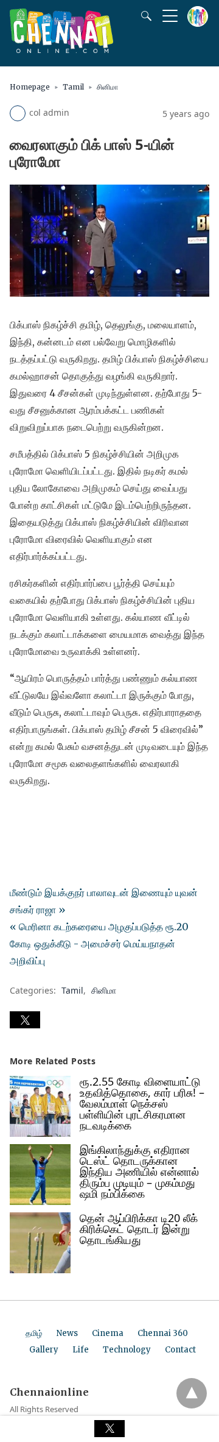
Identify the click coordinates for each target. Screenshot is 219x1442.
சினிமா (107, 86)
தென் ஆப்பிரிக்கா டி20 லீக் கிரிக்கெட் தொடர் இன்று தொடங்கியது (139, 1229)
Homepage (30, 86)
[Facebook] (19, 814)
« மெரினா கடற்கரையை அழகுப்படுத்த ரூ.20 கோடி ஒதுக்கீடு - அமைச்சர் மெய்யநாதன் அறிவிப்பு (99, 944)
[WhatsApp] (58, 814)
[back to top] (191, 1393)
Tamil (73, 86)
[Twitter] (39, 814)
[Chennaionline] (61, 49)
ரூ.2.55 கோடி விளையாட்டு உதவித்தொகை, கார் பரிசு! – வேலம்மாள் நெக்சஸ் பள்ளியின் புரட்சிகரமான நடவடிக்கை (142, 1103)
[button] (25, 1019)
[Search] (144, 16)
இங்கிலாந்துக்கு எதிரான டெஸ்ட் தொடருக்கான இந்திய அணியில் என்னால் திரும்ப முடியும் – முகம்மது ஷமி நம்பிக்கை (139, 1171)
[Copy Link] (78, 814)
